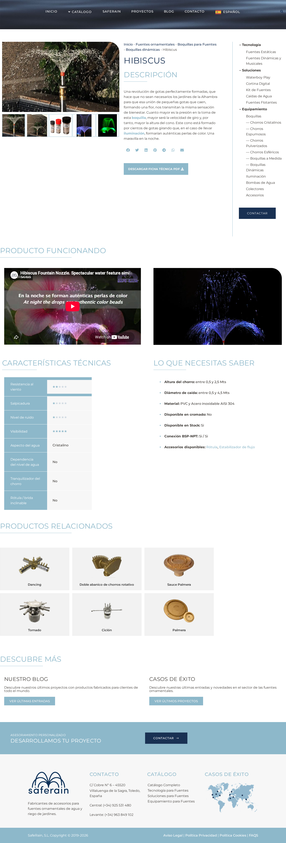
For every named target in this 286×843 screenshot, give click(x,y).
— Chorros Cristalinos (263, 122)
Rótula (212, 447)
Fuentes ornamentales (155, 44)
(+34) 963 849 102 (119, 815)
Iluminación (256, 176)
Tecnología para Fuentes (168, 790)
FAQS (253, 835)
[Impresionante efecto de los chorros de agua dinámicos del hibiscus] (60, 77)
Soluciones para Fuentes (168, 796)
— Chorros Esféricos (262, 152)
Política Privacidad (201, 835)
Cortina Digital (258, 84)
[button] (128, 150)
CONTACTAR (163, 738)
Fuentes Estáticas (261, 52)
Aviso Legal (173, 835)
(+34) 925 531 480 (117, 805)
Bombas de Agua (260, 183)
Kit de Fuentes (258, 90)
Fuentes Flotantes (261, 102)
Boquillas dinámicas (143, 50)
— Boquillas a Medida (264, 158)
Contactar (257, 213)
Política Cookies (233, 835)
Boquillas (253, 116)
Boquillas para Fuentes (197, 44)
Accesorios (255, 195)
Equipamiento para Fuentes (171, 801)
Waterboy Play (258, 77)
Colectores (255, 189)
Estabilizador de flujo (237, 447)
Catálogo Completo (164, 785)
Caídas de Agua (259, 96)
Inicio (128, 44)
